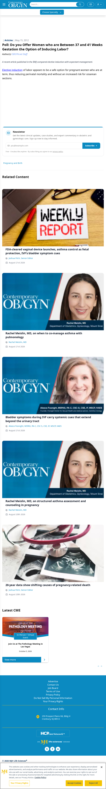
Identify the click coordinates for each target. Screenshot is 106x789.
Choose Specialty (50, 12)
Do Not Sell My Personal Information (53, 698)
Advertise (53, 681)
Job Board (53, 688)
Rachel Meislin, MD (17, 342)
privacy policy (58, 151)
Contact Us (53, 684)
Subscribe (89, 145)
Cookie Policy (40, 777)
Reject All (93, 783)
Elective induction (12, 70)
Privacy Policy (53, 694)
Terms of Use (53, 691)
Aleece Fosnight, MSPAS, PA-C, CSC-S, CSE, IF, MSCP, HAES (35, 426)
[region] (53, 776)
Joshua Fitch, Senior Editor (21, 258)
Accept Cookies (74, 783)
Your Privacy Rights (53, 701)
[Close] (102, 767)
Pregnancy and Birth (12, 163)
